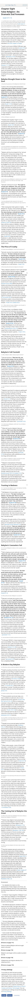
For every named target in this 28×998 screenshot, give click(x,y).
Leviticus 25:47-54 (6, 222)
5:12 (16, 328)
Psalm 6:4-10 (22, 761)
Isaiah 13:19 (8, 104)
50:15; (5, 701)
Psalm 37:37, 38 (11, 710)
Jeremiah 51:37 (10, 659)
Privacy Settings (7, 991)
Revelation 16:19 (10, 56)
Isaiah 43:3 (7, 236)
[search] (26, 2)
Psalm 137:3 (22, 332)
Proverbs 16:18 (16, 678)
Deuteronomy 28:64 (7, 283)
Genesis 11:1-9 (5, 65)
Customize (17, 995)
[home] (2, 1)
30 (15, 647)
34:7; (2, 701)
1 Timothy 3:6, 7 (9, 685)
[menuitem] (2, 1)
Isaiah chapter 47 (21, 24)
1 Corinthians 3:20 (6, 807)
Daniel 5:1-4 (7, 399)
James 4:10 (4, 690)
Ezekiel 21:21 (17, 473)
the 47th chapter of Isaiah (15, 43)
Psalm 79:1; (9, 302)
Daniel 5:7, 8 (4, 593)
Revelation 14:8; (17, 830)
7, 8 (11, 878)
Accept (4, 995)
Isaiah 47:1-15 (7, 18)
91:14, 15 (9, 701)
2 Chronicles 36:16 (6, 297)
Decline (10, 995)
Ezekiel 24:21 (16, 302)
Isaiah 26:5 (11, 125)
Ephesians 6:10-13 (6, 715)
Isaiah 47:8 (22, 48)
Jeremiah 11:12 (6, 635)
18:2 (22, 830)
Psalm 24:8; (22, 699)
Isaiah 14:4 (21, 264)
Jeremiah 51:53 (21, 421)
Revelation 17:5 (20, 825)
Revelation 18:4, (5, 878)
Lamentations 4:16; (10, 328)
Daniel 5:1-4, (11, 647)
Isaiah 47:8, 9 (22, 856)
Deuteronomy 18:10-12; (8, 473)
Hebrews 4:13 (17, 524)
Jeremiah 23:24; (9, 524)
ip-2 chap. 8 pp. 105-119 (11, 5)
